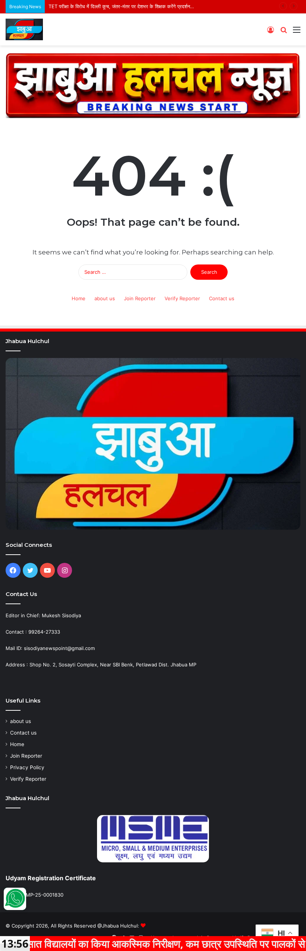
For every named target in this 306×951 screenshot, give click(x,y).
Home (78, 298)
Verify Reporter (182, 298)
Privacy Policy (27, 767)
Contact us (221, 298)
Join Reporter (140, 298)
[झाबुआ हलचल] (24, 29)
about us (104, 298)
